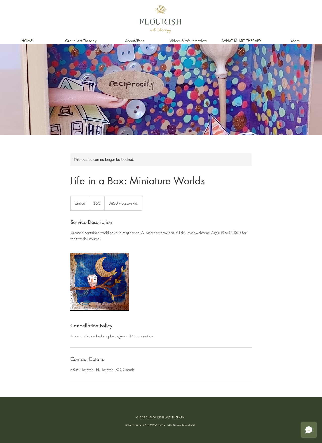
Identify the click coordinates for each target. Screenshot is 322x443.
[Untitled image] (99, 282)
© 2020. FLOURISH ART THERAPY (160, 417)
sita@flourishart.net (181, 425)
